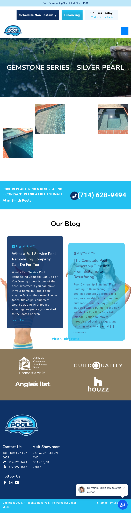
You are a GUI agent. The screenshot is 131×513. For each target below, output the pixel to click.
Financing (72, 15)
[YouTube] (17, 482)
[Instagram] (11, 482)
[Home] (13, 31)
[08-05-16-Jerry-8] (81, 139)
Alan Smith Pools (17, 200)
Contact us (16, 194)
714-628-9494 (101, 17)
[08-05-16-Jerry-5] (18, 143)
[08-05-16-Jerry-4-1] (113, 119)
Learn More (18, 320)
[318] (50, 147)
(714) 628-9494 (101, 195)
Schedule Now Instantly (37, 15)
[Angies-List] (32, 384)
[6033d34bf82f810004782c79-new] (98, 365)
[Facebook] (5, 482)
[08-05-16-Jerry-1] (18, 115)
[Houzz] (98, 384)
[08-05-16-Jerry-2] (50, 119)
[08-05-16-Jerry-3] (81, 115)
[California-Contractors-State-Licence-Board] (33, 365)
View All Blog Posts (65, 339)
